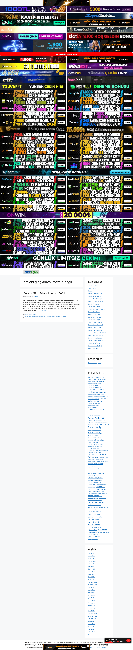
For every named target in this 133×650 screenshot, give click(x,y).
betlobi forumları (91, 422)
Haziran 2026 (92, 553)
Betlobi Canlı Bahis (94, 403)
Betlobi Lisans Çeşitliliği (95, 301)
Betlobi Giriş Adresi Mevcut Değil (44, 293)
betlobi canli (103, 399)
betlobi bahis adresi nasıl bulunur (94, 383)
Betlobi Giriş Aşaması (94, 296)
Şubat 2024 (91, 598)
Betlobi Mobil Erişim (94, 320)
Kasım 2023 (91, 605)
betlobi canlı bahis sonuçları (93, 405)
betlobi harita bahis (104, 450)
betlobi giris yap (104, 424)
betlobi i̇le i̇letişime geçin (93, 454)
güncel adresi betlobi (60, 316)
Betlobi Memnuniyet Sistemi (96, 309)
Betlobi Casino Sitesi (97, 418)
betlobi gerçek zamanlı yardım (101, 422)
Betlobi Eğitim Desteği (95, 322)
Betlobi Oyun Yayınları (95, 317)
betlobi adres (92, 379)
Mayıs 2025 (91, 564)
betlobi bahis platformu (94, 387)
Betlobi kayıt (93, 457)
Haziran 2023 (92, 618)
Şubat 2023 (91, 629)
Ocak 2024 (91, 600)
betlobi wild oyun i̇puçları (48, 316)
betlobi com (91, 420)
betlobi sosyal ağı (91, 487)
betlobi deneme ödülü (100, 420)
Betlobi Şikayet (94, 514)
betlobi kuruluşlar (99, 459)
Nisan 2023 (91, 624)
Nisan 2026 (91, 556)
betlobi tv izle (92, 491)
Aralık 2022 (91, 634)
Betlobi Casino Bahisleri (95, 325)
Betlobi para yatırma (95, 478)
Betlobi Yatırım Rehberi (95, 330)
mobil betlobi (93, 532)
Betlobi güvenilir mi (93, 448)
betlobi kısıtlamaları (92, 461)
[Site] (33, 93)
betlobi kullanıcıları (92, 459)
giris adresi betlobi (94, 519)
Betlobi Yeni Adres (96, 502)
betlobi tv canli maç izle (97, 489)
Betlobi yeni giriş (93, 507)
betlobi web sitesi (102, 493)
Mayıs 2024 (91, 590)
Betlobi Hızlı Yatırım (94, 306)
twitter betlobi (104, 532)
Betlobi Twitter (101, 491)
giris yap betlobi (94, 525)
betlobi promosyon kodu (94, 482)
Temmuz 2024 (92, 584)
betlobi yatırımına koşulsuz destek (95, 500)
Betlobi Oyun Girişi (94, 348)
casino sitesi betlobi (96, 517)
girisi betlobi (94, 522)
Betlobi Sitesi (92, 484)
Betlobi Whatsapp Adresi (95, 335)
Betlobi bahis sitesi (97, 392)
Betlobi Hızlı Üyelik (94, 312)
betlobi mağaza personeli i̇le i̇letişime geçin (96, 465)
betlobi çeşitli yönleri (92, 509)
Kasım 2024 (91, 574)
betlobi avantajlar (91, 381)
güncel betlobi (92, 530)
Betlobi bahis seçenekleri (96, 389)
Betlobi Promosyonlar (30, 314)
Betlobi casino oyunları (94, 415)
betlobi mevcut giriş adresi (95, 468)
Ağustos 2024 (92, 582)
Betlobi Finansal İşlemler (95, 340)
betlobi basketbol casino (103, 396)
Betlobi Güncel (94, 436)
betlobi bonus (93, 399)
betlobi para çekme (95, 480)
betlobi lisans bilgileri (102, 461)
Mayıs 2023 (91, 621)
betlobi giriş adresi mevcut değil (33, 316)
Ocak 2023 (91, 632)
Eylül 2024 (91, 579)
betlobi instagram (94, 452)
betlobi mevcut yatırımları (93, 469)
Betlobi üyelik (94, 511)
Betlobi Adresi (92, 286)
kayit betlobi (102, 530)
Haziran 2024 (92, 587)
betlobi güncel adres (94, 438)
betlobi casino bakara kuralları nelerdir (95, 413)
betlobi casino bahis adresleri (103, 411)
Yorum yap (28, 318)
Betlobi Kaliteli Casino (94, 327)
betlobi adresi (101, 379)
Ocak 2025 (91, 569)
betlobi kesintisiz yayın (104, 457)
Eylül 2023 (91, 611)
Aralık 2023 (91, 603)
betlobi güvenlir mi (94, 450)
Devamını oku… (45, 310)
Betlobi (90, 291)
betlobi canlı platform (92, 411)
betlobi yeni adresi (94, 505)
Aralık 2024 (91, 571)
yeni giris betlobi (94, 537)
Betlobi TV (100, 487)
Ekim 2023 (91, 608)
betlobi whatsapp (95, 496)
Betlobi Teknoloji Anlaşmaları (97, 333)
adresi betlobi (92, 377)
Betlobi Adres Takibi (94, 314)
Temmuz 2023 (92, 616)
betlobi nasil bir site (93, 475)
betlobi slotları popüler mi (102, 484)
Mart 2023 (91, 626)
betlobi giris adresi (93, 424)
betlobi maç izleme (95, 464)
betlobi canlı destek (96, 409)
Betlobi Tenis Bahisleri (95, 293)
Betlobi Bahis (100, 381)
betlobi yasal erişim (102, 498)
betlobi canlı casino (93, 407)
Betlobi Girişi (95, 432)
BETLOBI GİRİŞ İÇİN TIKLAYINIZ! (66, 54)
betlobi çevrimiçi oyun (103, 507)
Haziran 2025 (92, 561)
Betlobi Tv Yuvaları (93, 304)
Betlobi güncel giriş (94, 442)
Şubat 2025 (91, 566)
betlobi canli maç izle (95, 401)
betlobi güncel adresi (96, 440)
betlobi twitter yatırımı (92, 493)
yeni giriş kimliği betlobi (93, 539)
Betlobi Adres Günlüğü (95, 346)
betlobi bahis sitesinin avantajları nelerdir (96, 394)
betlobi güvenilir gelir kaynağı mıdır (95, 446)
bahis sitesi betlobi (101, 377)
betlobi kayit (102, 454)
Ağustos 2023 (92, 613)
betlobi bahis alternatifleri (95, 385)
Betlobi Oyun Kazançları (95, 299)
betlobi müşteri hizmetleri (96, 473)
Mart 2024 (91, 595)
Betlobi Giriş (92, 288)
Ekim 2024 (91, 577)
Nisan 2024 (91, 592)
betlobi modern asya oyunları (93, 471)
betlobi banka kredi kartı (93, 396)
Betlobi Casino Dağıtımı (95, 338)
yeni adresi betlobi (93, 534)
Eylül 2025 (91, 558)
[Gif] (66, 129)
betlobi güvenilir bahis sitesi (95, 444)
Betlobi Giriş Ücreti (94, 343)
